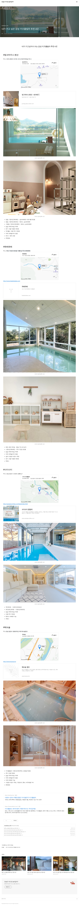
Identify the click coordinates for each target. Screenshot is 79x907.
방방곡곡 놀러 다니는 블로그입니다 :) (12, 883)
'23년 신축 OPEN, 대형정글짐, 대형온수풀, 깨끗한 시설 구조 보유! (23, 799)
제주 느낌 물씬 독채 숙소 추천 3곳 (11, 828)
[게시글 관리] (10, 820)
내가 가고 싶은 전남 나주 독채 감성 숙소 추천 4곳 (14, 831)
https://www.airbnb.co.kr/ (11, 806)
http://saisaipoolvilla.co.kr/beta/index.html (15, 504)
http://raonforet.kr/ (9, 795)
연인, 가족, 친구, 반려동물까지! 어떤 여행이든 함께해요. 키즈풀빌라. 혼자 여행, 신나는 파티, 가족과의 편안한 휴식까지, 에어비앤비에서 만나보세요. (34, 811)
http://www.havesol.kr (9, 661)
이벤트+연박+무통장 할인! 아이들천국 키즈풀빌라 (20, 797)
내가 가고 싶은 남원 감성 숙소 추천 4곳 (12, 833)
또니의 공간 (4, 901)
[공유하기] (8, 820)
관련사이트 (4, 898)
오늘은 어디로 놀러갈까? (8, 2)
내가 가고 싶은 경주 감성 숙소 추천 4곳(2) (12, 835)
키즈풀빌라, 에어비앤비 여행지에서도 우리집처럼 (20, 809)
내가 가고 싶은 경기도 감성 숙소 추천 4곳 (12, 829)
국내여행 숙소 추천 (7, 825)
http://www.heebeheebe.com (11, 281)
